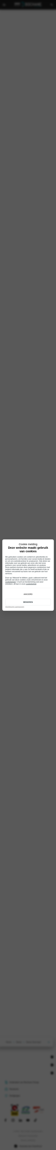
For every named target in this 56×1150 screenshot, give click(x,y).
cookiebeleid (10, 582)
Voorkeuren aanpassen (14, 607)
